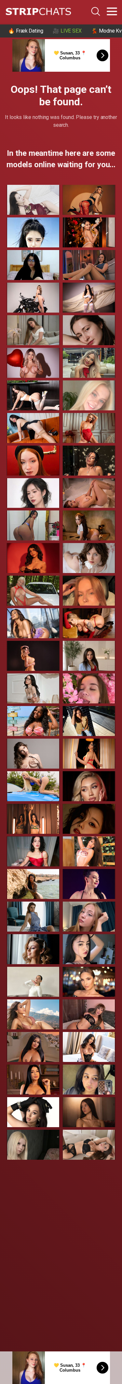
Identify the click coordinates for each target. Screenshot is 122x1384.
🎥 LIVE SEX (67, 31)
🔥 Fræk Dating (25, 31)
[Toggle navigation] (112, 11)
